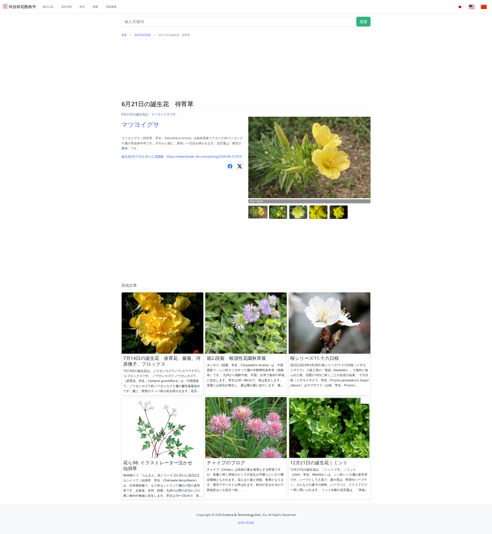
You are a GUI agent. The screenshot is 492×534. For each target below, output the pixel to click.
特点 (82, 6)
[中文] (483, 7)
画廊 (95, 6)
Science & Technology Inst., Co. (245, 515)
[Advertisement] (246, 70)
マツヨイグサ (160, 114)
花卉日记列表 (143, 35)
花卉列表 (66, 6)
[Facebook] (230, 166)
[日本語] (459, 7)
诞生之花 (48, 6)
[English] (471, 7)
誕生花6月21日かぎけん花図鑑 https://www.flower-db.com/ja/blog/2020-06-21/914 (181, 156)
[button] (258, 212)
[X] (240, 166)
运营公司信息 (246, 522)
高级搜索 (111, 6)
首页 (124, 35)
